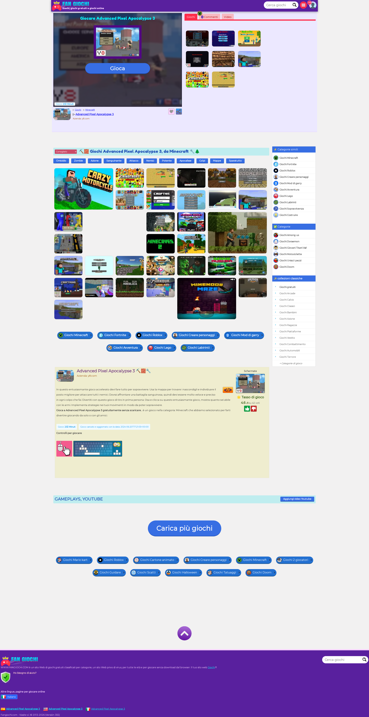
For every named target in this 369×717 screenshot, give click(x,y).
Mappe (217, 160)
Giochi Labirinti (287, 202)
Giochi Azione (287, 318)
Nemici (150, 160)
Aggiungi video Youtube (297, 499)
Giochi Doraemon (289, 241)
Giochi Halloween (184, 572)
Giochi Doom (286, 267)
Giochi (191, 17)
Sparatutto (235, 160)
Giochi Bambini (287, 312)
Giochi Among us (289, 235)
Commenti (210, 17)
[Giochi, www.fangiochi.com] (71, 6)
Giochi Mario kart (75, 560)
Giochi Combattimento (292, 344)
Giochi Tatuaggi (225, 572)
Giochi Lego (286, 196)
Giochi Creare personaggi (293, 177)
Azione (95, 160)
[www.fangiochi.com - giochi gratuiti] (20, 661)
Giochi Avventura (289, 189)
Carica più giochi (185, 528)
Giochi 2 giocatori (295, 560)
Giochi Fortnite (287, 164)
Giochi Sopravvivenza (291, 208)
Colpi (202, 160)
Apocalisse (185, 160)
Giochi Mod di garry (290, 183)
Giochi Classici (287, 306)
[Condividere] (179, 112)
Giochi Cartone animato (157, 560)
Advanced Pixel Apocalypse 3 (108, 708)
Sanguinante (114, 160)
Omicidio (61, 160)
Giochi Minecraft (288, 158)
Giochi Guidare (110, 572)
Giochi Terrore (287, 357)
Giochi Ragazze (288, 325)
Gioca (117, 68)
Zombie (78, 160)
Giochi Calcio (286, 299)
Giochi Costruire (288, 215)
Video (227, 17)
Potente (167, 160)
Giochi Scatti (146, 572)
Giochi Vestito (287, 337)
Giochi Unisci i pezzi (290, 260)
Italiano (11, 697)
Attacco (133, 160)
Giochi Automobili (289, 350)
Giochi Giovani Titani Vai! (293, 247)
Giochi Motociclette (290, 254)
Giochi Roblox (287, 170)
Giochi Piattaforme (290, 331)
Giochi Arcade (287, 293)
